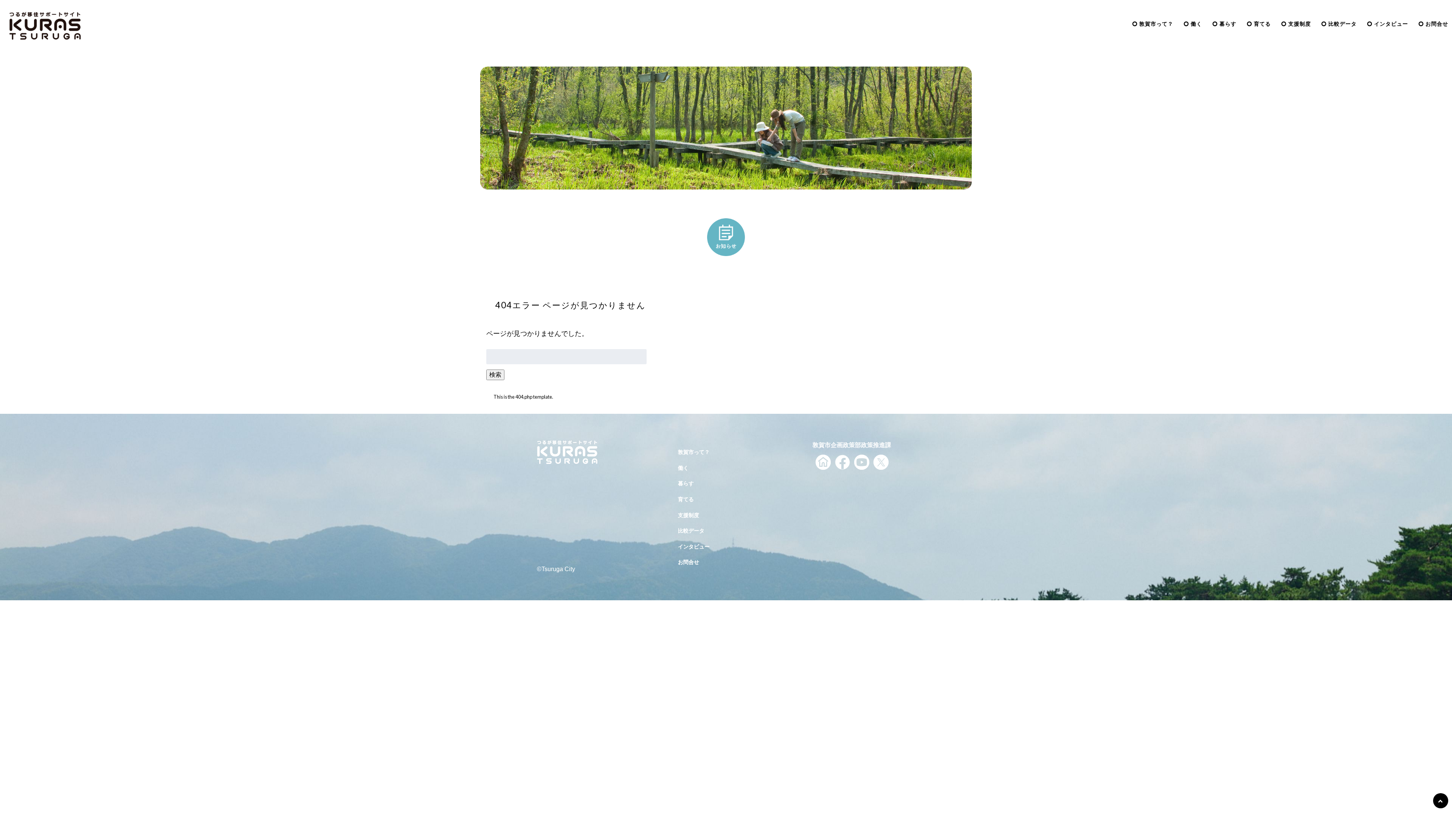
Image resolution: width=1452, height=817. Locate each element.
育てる (1262, 23)
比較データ (1342, 23)
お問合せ (1437, 23)
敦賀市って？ (1156, 23)
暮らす (1227, 23)
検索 (495, 374)
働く (1196, 23)
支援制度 (1299, 23)
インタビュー (1391, 23)
